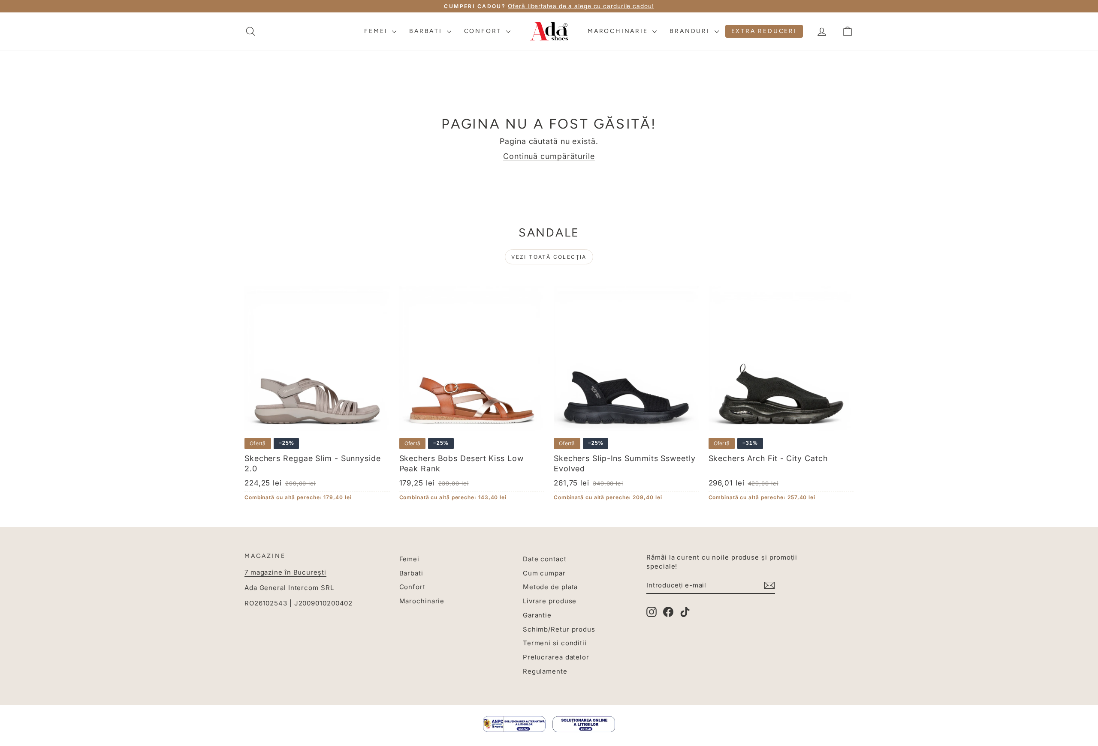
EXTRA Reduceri (764, 31)
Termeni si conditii (555, 643)
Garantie (537, 615)
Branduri (691, 31)
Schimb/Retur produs (559, 629)
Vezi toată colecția (549, 257)
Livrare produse (550, 601)
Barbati (426, 31)
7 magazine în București (285, 572)
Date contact (545, 559)
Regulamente (545, 671)
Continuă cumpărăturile (549, 156)
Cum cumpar (544, 573)
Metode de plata (550, 587)
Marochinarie (619, 31)
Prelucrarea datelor (556, 657)
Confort (484, 31)
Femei (377, 31)
